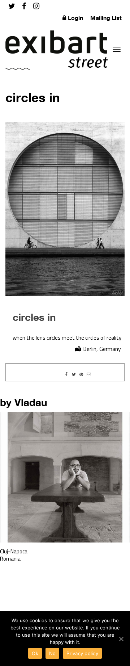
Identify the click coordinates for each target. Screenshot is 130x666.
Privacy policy (82, 653)
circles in (34, 317)
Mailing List (106, 17)
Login (75, 17)
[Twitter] (12, 6)
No (52, 653)
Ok (35, 653)
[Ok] (121, 638)
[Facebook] (24, 6)
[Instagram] (36, 6)
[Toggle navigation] (117, 49)
